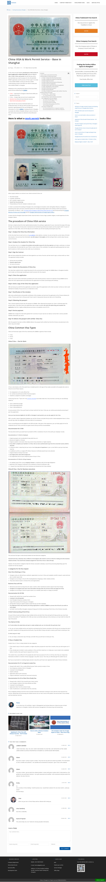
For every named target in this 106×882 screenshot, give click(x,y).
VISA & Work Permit (12, 865)
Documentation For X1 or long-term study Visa (54, 108)
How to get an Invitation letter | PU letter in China (85, 139)
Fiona (11, 68)
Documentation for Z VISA (50, 95)
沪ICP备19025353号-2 (61, 880)
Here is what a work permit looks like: (49, 75)
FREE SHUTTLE (86, 85)
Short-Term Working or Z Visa (51, 99)
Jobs (55, 862)
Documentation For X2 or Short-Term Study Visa (54, 109)
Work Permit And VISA (31, 68)
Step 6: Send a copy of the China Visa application (53, 85)
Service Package (58, 867)
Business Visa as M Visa (50, 101)
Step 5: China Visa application (49, 83)
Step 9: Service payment (48, 89)
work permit (32, 118)
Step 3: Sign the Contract (48, 80)
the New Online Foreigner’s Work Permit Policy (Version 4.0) (38, 210)
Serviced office (11, 867)
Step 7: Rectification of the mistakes (50, 86)
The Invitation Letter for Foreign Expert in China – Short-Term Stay (60, 731)
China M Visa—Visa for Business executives (52, 96)
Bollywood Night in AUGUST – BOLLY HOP (84, 141)
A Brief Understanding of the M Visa (52, 104)
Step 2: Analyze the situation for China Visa (52, 79)
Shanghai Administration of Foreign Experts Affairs (42, 212)
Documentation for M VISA (50, 102)
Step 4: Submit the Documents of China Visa (52, 82)
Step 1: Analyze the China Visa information (52, 78)
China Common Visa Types (46, 92)
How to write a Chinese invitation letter (39, 731)
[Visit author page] (11, 704)
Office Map (56, 870)
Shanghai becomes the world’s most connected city (86, 136)
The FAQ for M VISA (49, 105)
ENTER (86, 31)
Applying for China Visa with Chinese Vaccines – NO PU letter (18, 732)
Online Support (100, 880)
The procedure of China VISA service (48, 76)
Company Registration (13, 862)
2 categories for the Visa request (50, 98)
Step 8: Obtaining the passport (49, 88)
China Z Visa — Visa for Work (49, 94)
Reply (69, 745)
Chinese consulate (31, 398)
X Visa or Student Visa (47, 106)
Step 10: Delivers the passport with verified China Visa (55, 91)
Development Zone (12, 870)
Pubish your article (58, 865)
